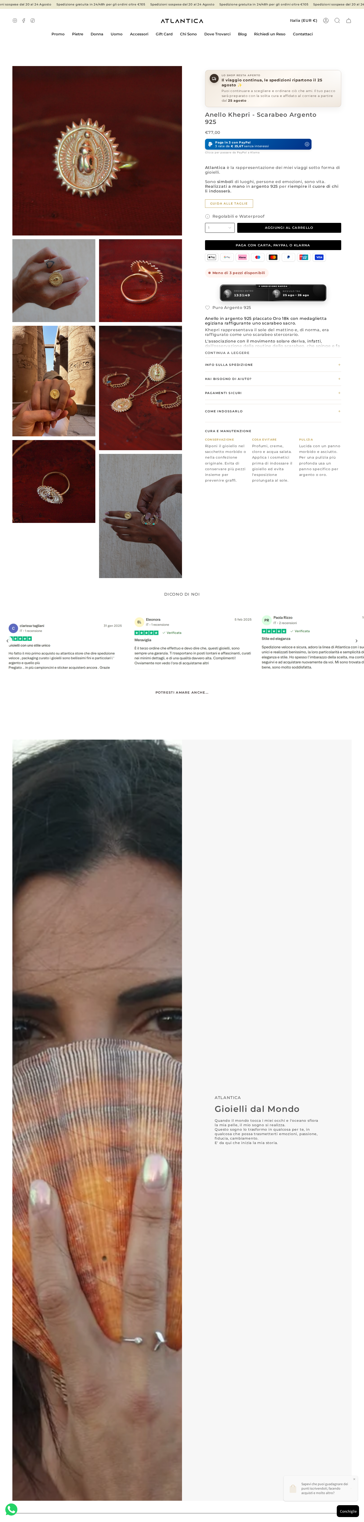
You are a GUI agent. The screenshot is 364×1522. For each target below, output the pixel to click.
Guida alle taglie (229, 203)
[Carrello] (348, 20)
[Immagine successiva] (357, 641)
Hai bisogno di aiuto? (273, 379)
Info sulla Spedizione (273, 365)
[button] (77, 34)
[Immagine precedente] (7, 641)
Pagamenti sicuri (273, 393)
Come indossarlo (273, 411)
